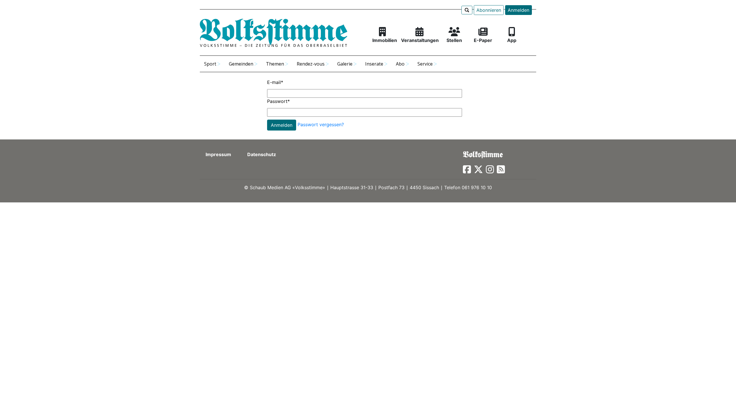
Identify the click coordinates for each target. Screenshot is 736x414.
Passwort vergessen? (321, 125)
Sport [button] (210, 64)
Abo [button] (400, 64)
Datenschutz (261, 154)
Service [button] (425, 64)
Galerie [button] (344, 64)
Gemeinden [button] (241, 64)
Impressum (218, 154)
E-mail (275, 82)
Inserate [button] (374, 64)
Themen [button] (275, 64)
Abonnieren (488, 10)
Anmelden (518, 10)
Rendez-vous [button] (311, 64)
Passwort (278, 101)
